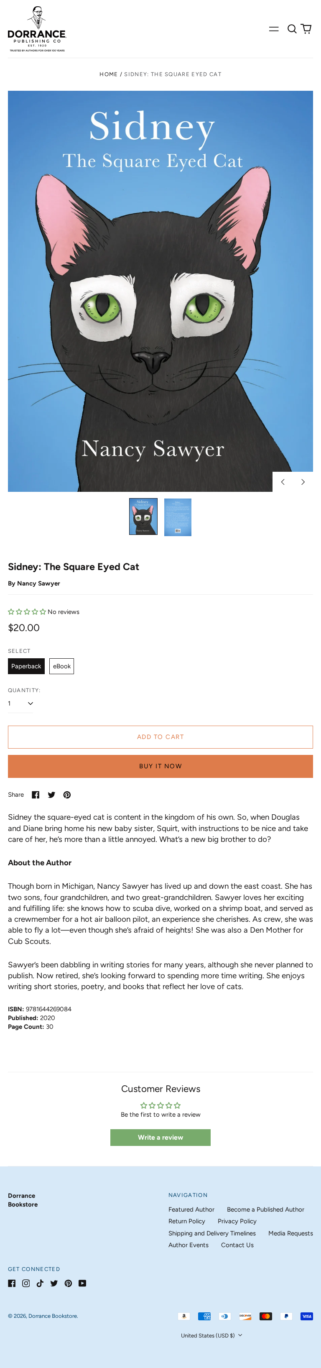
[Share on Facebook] (36, 795)
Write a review (160, 1137)
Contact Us (237, 1245)
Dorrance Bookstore (52, 1316)
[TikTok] (40, 1283)
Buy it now (160, 766)
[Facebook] (12, 1283)
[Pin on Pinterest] (67, 795)
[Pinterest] (68, 1283)
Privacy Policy (237, 1221)
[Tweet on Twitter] (52, 795)
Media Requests (290, 1233)
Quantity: (24, 690)
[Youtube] (83, 1283)
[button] (292, 29)
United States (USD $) (208, 1335)
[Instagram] (26, 1283)
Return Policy (186, 1221)
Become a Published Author (265, 1209)
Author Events (188, 1245)
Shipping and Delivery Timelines (212, 1233)
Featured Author (191, 1209)
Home (108, 74)
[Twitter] (54, 1283)
